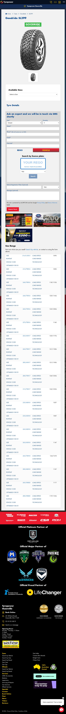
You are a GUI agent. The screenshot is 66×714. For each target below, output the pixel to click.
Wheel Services (6, 687)
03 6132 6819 (10, 621)
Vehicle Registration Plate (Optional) (17, 185)
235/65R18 (26, 416)
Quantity (45, 120)
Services (5, 674)
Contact (5, 691)
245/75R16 (26, 296)
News (4, 698)
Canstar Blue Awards (39, 655)
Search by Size (6, 658)
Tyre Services (6, 685)
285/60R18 (26, 469)
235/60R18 (26, 402)
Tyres (4, 653)
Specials (5, 689)
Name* (9, 126)
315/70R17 (26, 389)
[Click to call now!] (51, 2)
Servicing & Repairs (8, 682)
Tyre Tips (4, 664)
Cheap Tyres (36, 660)
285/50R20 (26, 496)
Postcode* (10, 143)
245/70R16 (26, 282)
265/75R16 (26, 309)
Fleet (4, 696)
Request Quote (12, 209)
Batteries (4, 678)
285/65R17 (26, 362)
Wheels (4, 667)
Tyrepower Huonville (34, 6)
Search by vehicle (32, 250)
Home (9, 14)
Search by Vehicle (7, 656)
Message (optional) (12, 190)
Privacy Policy (41, 203)
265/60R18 (26, 429)
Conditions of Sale (22, 711)
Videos (4, 701)
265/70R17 (26, 349)
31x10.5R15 (26, 256)
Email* (9, 138)
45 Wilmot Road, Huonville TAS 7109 (12, 617)
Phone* (16, 132)
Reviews (5, 703)
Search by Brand (7, 660)
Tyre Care (5, 662)
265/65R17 (26, 336)
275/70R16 (26, 322)
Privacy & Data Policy (12, 711)
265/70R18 (26, 456)
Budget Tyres (36, 658)
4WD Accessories (7, 676)
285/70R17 (26, 376)
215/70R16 (26, 269)
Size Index (36, 653)
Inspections (5, 680)
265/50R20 (26, 483)
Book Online (6, 694)
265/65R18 (26, 442)
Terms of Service (52, 203)
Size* (8, 120)
